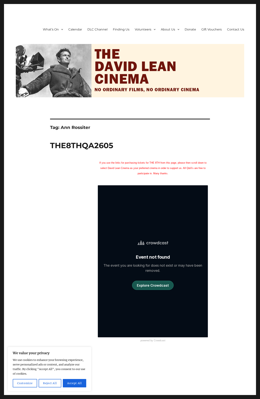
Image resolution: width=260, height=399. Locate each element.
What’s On (51, 29)
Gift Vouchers (211, 29)
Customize (25, 383)
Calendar (75, 29)
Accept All (74, 383)
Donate (190, 29)
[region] (49, 369)
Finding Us (121, 29)
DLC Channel (97, 29)
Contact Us (235, 29)
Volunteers (143, 29)
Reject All (50, 383)
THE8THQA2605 (81, 145)
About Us (168, 29)
